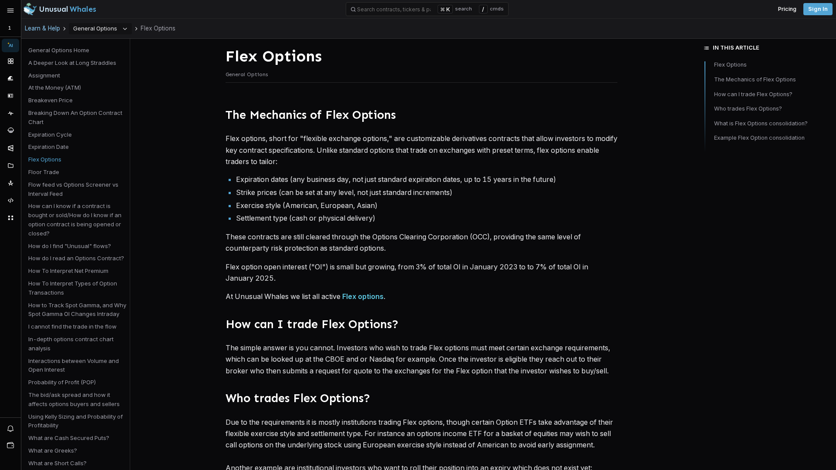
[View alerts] (10, 428)
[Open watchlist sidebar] (10, 445)
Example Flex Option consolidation (759, 137)
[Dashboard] (10, 61)
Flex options (363, 296)
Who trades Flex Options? (748, 108)
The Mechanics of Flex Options (755, 79)
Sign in (818, 9)
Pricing (787, 9)
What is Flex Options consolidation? (761, 123)
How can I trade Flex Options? (753, 94)
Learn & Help (42, 28)
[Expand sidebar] (10, 10)
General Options (95, 28)
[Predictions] (10, 148)
